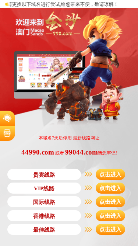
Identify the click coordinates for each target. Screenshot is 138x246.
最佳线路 (44, 230)
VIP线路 (44, 188)
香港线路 (44, 216)
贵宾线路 (44, 175)
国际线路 (44, 202)
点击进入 (110, 174)
